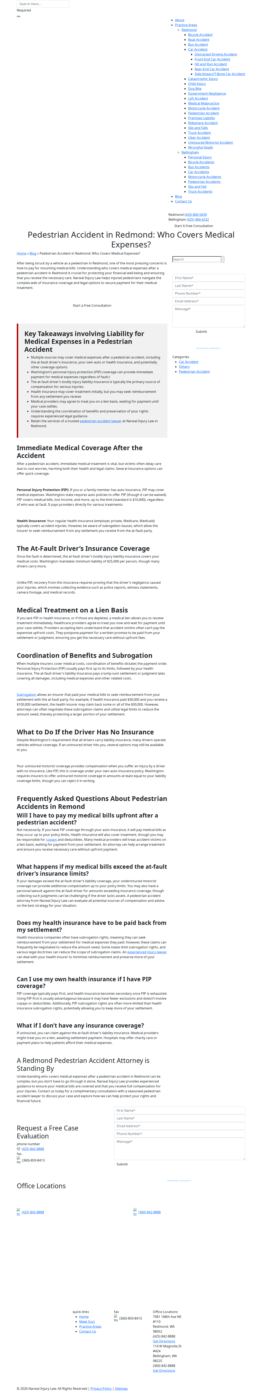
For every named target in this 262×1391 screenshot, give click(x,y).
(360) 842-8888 (149, 1212)
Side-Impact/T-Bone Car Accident (220, 74)
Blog (178, 196)
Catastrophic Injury (203, 79)
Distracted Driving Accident (216, 54)
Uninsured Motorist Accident (210, 142)
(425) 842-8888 (33, 1149)
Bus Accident (198, 44)
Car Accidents (198, 172)
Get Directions (164, 1341)
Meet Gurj (87, 1321)
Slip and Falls (198, 128)
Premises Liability (201, 118)
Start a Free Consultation (92, 305)
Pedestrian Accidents (204, 181)
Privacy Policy (101, 1388)
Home (21, 253)
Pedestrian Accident (203, 113)
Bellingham (190, 152)
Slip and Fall (197, 186)
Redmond (189, 30)
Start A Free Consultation (193, 226)
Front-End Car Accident (212, 59)
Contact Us (183, 201)
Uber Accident (199, 137)
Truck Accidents (200, 191)
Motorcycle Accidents (204, 177)
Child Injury (197, 83)
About (179, 20)
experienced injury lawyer (147, 952)
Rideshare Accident (203, 123)
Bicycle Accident (200, 34)
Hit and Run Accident (211, 64)
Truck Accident (199, 132)
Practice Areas (186, 25)
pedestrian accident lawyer (101, 421)
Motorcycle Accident (204, 108)
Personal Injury (200, 157)
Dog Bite (194, 88)
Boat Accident (198, 39)
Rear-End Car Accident (212, 69)
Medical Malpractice (203, 103)
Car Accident (198, 49)
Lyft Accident (198, 98)
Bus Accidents (199, 167)
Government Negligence (207, 93)
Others (184, 366)
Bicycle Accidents (201, 162)
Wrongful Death (200, 147)
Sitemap (121, 1388)
